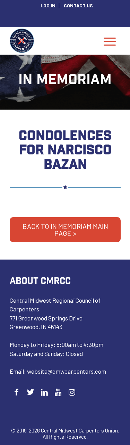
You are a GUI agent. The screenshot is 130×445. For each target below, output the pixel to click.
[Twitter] (30, 392)
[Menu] (109, 41)
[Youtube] (58, 392)
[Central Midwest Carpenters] (54, 41)
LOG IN (48, 5)
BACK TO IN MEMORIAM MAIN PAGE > (65, 229)
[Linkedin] (44, 392)
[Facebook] (16, 392)
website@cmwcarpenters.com (66, 371)
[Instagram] (72, 392)
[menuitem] (48, 5)
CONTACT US (78, 5)
